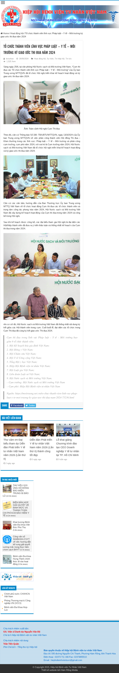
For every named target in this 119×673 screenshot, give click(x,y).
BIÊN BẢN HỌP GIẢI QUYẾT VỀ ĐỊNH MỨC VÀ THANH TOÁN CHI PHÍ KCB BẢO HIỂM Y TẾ (16, 509)
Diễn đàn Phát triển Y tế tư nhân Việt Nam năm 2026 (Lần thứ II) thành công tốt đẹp (42, 447)
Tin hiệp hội (59, 59)
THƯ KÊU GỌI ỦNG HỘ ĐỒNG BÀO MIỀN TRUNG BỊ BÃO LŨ (16, 490)
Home (6, 33)
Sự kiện (50, 59)
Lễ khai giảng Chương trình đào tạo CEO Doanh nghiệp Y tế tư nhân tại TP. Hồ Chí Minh (67, 447)
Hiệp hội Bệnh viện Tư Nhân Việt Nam (68, 667)
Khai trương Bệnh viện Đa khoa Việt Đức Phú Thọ (21, 525)
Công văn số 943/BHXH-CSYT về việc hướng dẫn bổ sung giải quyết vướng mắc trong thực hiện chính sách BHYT (17, 543)
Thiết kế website (49, 670)
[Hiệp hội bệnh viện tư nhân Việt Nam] (59, 16)
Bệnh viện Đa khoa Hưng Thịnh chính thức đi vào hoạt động (22, 560)
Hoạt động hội (17, 33)
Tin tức (69, 59)
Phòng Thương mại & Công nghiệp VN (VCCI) (17, 601)
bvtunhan (10, 59)
